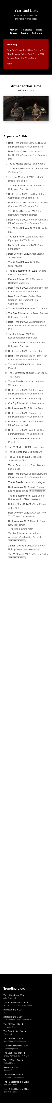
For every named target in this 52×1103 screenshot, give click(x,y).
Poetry (24, 33)
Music (39, 29)
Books (13, 33)
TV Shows (26, 29)
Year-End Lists (26, 10)
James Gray (27, 90)
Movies (14, 29)
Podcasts (36, 33)
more (9, 63)
